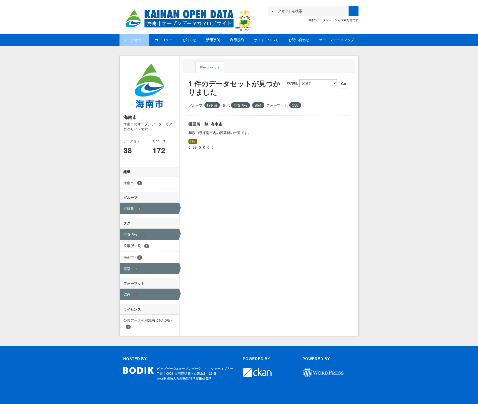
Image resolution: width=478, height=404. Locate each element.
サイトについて (266, 39)
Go (343, 84)
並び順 (292, 83)
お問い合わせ (298, 39)
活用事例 (213, 39)
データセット (134, 39)
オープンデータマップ (336, 39)
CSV (192, 141)
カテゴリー (163, 39)
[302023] (188, 12)
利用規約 (237, 39)
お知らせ (189, 39)
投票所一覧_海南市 (205, 124)
